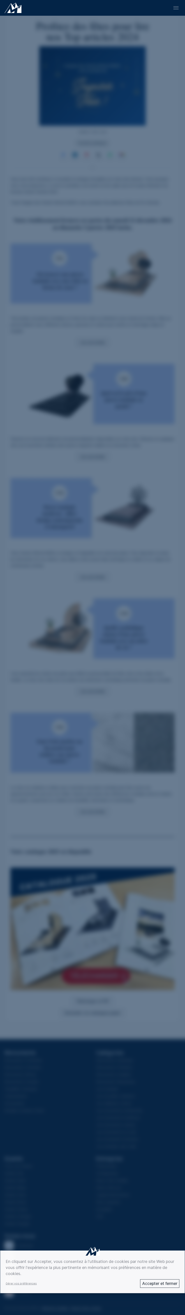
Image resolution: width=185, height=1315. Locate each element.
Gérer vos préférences (21, 1283)
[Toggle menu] (175, 7)
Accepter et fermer (159, 1283)
